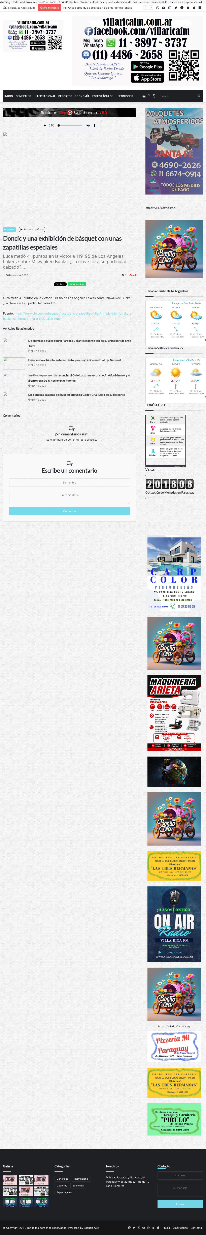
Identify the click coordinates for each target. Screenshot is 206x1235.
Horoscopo (179, 466)
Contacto (164, 1166)
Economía (82, 96)
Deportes (65, 96)
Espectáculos (102, 96)
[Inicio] (33, 36)
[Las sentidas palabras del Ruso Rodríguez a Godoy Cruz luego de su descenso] (14, 398)
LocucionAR (91, 1227)
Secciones (125, 96)
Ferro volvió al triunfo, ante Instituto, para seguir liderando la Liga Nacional (74, 360)
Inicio (8, 96)
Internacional (45, 96)
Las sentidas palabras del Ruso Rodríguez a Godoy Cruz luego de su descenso (76, 394)
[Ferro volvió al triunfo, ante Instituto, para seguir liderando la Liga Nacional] (14, 363)
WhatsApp (78, 284)
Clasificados (180, 1227)
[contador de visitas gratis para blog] (169, 488)
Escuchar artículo (33, 229)
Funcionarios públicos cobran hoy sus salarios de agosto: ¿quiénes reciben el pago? (116, 7)
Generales (23, 96)
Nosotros (112, 1166)
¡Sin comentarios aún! (72, 434)
